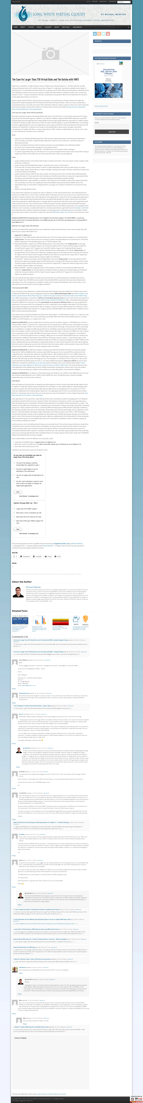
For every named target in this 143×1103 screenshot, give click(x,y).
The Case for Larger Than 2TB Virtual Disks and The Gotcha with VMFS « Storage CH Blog (38, 652)
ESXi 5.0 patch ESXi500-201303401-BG (53, 300)
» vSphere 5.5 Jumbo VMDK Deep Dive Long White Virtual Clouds (31, 1027)
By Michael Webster (113, 14)
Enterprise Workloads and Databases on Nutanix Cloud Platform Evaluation (19, 629)
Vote (17, 492)
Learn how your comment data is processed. (51, 1094)
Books (57, 27)
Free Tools (66, 27)
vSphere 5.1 (79, 574)
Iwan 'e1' (21, 714)
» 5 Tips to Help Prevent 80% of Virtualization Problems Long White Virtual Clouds (36, 909)
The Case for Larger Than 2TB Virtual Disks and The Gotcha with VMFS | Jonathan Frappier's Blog (40, 640)
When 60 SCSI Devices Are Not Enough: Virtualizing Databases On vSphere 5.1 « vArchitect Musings (41, 822)
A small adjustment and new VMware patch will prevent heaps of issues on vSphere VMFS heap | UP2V (42, 919)
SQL (56, 574)
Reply (14, 689)
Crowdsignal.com (33, 496)
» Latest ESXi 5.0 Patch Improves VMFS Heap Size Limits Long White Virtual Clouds (36, 929)
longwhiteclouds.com (61, 544)
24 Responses (71, 82)
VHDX (61, 574)
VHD (59, 574)
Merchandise (77, 27)
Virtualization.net (24, 693)
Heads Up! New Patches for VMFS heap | (25, 947)
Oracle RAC (49, 574)
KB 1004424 (80, 294)
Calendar (48, 27)
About (23, 27)
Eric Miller (21, 834)
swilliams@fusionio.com (29, 685)
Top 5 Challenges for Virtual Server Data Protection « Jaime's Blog (32, 706)
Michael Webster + (48, 546)
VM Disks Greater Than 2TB (61, 212)
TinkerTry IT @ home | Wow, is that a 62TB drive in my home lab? (32, 959)
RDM (54, 574)
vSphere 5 (73, 574)
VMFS (64, 574)
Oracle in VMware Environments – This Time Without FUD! (60, 628)
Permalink (16, 642)
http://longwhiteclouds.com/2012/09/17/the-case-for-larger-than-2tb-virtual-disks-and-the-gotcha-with (45, 923)
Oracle (39, 27)
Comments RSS (103, 1)
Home (15, 27)
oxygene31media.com (26, 1100)
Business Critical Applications (47, 82)
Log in (88, 1)
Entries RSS (94, 1)
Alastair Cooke (80, 208)
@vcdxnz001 (26, 748)
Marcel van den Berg (39, 363)
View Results (23, 496)
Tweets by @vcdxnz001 (101, 106)
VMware (57, 82)
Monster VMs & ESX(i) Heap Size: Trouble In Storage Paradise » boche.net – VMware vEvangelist (40, 939)
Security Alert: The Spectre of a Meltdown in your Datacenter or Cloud (81, 628)
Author (31, 27)
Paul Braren (22, 967)
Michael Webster (21, 82)
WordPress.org (112, 1)
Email (97, 123)
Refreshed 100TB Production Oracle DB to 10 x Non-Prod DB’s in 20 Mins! (39, 629)
